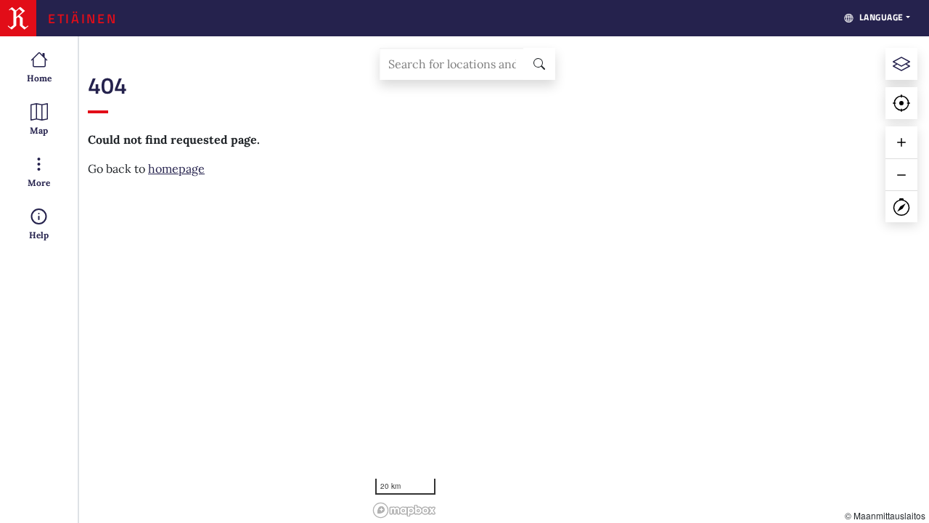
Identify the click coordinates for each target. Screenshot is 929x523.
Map (39, 130)
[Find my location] (901, 103)
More (39, 182)
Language (881, 17)
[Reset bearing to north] (901, 206)
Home (39, 78)
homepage (176, 168)
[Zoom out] (901, 174)
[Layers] (901, 64)
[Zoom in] (901, 142)
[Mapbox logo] (404, 510)
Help (39, 235)
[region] (648, 279)
